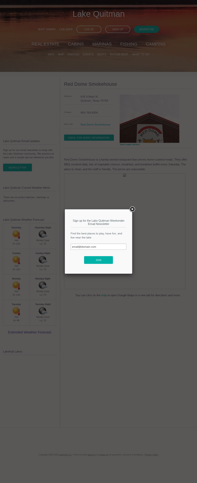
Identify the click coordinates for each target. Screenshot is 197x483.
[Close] (132, 209)
